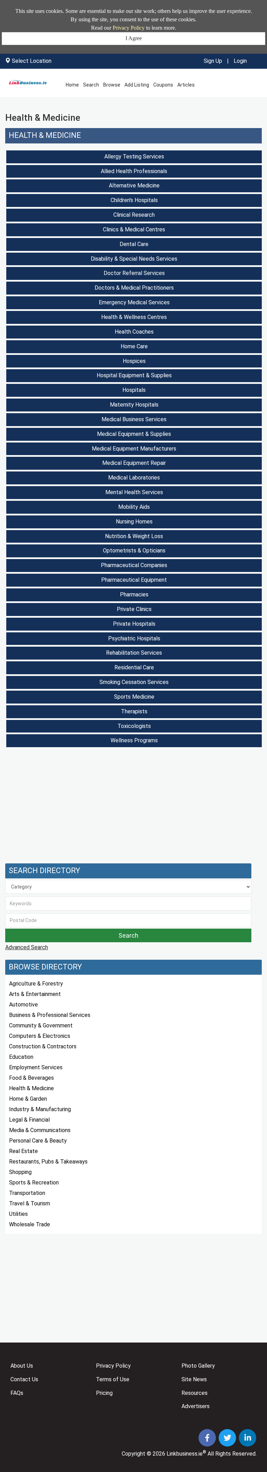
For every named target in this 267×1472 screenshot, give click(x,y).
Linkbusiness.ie (185, 1453)
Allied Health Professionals (134, 171)
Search (91, 85)
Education (21, 1057)
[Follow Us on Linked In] (247, 1438)
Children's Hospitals (134, 200)
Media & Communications (40, 1130)
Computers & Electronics (39, 1036)
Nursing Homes (134, 521)
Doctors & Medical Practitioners (134, 287)
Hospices (134, 361)
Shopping (20, 1172)
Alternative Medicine (134, 185)
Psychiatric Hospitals (134, 638)
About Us (21, 1365)
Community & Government (41, 1025)
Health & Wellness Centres (134, 317)
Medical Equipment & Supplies (134, 434)
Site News (194, 1379)
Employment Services (36, 1067)
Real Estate (23, 1151)
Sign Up (213, 61)
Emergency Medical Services (134, 302)
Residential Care (134, 667)
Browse (111, 85)
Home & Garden (28, 1098)
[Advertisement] (133, 807)
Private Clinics (134, 609)
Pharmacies (134, 594)
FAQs (16, 1393)
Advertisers (195, 1406)
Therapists (134, 711)
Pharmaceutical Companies (134, 565)
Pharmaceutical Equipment (134, 580)
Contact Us (24, 1379)
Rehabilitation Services (134, 652)
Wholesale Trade (29, 1224)
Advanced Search (26, 947)
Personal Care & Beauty (38, 1140)
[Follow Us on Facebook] (208, 1438)
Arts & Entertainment (35, 994)
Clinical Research (134, 214)
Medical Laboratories (134, 477)
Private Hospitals (134, 623)
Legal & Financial (29, 1119)
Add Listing (136, 85)
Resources (194, 1393)
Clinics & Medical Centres (134, 229)
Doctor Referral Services (134, 273)
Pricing (104, 1393)
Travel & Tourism (29, 1203)
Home (72, 85)
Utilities (18, 1214)
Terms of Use (112, 1379)
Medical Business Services (134, 419)
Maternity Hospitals (134, 404)
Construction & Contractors (42, 1046)
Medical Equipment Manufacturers (134, 448)
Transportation (27, 1193)
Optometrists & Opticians (134, 550)
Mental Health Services (134, 492)
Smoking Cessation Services (134, 682)
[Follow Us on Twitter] (228, 1438)
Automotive (23, 1004)
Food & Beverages (31, 1078)
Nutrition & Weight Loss (134, 536)
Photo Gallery (198, 1365)
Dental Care (134, 244)
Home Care (134, 346)
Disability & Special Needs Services (134, 258)
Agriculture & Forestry (36, 983)
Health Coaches (134, 331)
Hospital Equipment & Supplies (134, 375)
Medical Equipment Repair (134, 463)
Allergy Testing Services (134, 156)
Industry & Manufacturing (40, 1109)
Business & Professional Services (49, 1015)
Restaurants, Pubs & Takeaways (48, 1161)
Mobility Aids (134, 507)
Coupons (163, 85)
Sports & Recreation (34, 1182)
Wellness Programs (134, 740)
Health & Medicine (45, 135)
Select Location (31, 61)
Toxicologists (134, 726)
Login (240, 61)
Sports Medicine (134, 696)
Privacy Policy (129, 28)
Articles (186, 85)
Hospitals (134, 390)
